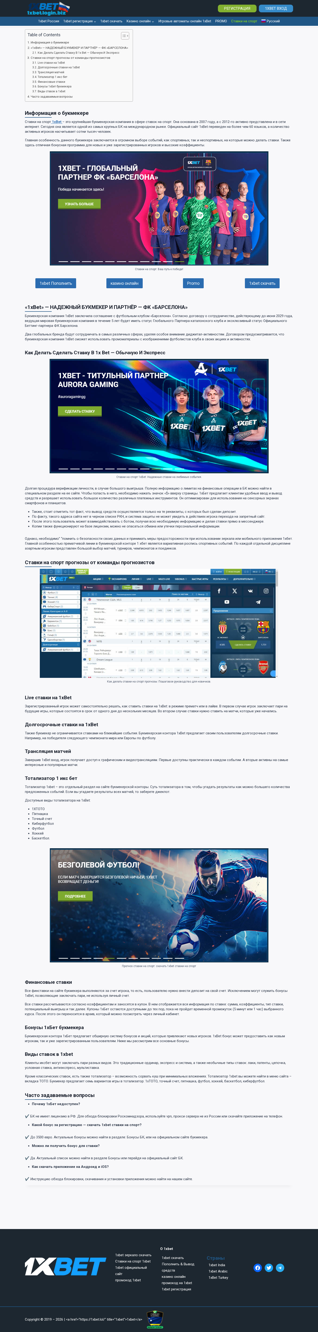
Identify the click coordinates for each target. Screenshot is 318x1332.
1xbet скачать (111, 21)
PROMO (221, 21)
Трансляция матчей (51, 72)
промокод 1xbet (128, 1280)
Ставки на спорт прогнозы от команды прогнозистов (70, 58)
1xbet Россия (48, 21)
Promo (193, 283)
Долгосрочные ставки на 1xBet (59, 67)
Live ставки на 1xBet (51, 62)
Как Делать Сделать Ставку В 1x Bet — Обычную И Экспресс (78, 52)
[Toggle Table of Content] (123, 36)
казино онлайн (125, 283)
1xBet (56, 122)
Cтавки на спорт (244, 21)
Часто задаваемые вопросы (52, 96)
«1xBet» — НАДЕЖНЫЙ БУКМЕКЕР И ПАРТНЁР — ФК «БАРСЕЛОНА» (79, 48)
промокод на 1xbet (177, 1283)
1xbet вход (276, 8)
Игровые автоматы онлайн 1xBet (184, 21)
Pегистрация (237, 8)
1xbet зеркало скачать (133, 1255)
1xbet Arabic (218, 1271)
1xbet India (217, 1265)
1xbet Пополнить (56, 283)
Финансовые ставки (51, 81)
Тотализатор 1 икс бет (52, 77)
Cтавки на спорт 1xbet (133, 1261)
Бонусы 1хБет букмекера (54, 86)
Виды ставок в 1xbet (51, 91)
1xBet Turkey (218, 1278)
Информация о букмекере (50, 42)
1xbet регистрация (176, 1289)
